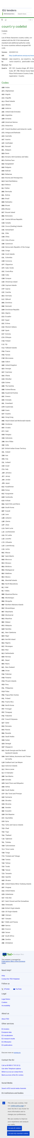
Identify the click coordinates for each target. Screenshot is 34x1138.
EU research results (8, 1039)
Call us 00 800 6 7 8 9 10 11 (11, 1065)
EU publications (7, 1045)
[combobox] (24, 14)
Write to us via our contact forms (12, 1072)
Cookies (4, 1002)
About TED (5, 1019)
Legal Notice (6, 999)
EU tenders (9, 10)
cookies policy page (17, 1106)
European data (7, 1032)
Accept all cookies (14, 1128)
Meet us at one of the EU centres (12, 1075)
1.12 (30, 20)
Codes (4, 33)
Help (3, 975)
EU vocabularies (7, 1035)
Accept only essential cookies (18, 1133)
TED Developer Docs (9, 13)
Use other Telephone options (11, 1068)
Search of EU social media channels (14, 1088)
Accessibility (6, 1005)
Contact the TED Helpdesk (11, 979)
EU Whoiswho (6, 1042)
